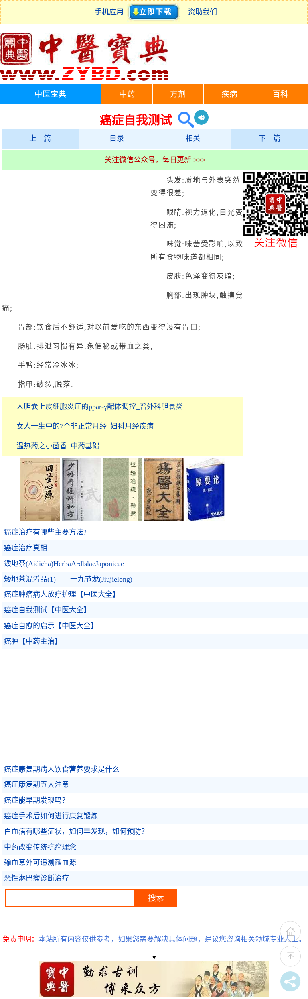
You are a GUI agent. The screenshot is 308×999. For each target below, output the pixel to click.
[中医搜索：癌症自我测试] (183, 119)
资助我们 (202, 12)
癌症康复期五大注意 (36, 785)
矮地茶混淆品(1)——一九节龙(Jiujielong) (68, 579)
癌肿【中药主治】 (33, 641)
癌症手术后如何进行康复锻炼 (51, 816)
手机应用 (111, 12)
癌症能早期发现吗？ (36, 800)
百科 (280, 94)
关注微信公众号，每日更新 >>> (155, 160)
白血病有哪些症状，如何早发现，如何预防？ (76, 832)
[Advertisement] (74, 232)
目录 (116, 138)
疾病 (229, 94)
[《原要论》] (205, 519)
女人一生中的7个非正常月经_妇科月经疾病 (85, 426)
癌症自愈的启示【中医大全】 (51, 626)
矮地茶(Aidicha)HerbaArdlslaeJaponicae (64, 564)
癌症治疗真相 (25, 548)
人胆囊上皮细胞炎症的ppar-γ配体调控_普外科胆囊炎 (99, 407)
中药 (127, 94)
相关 (193, 138)
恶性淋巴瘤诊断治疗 (36, 878)
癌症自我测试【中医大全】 (47, 610)
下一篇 (269, 138)
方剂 (178, 94)
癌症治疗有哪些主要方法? (45, 532)
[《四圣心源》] (40, 519)
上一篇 (40, 138)
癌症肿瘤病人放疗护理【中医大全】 (62, 594)
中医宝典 (50, 94)
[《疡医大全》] (164, 519)
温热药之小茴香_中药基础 (57, 446)
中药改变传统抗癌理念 (40, 847)
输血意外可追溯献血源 (40, 863)
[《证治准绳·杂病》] (122, 519)
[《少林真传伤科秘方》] (81, 519)
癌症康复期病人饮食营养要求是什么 (62, 769)
